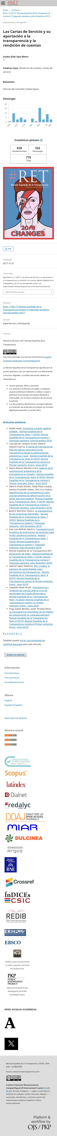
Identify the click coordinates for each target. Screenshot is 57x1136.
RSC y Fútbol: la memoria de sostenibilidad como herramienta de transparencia (29, 569)
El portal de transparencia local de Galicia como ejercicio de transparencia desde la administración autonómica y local (31, 451)
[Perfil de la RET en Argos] (15, 855)
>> (20, 633)
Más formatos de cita (14, 292)
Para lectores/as (12, 673)
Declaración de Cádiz (20, 553)
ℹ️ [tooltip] (41, 140)
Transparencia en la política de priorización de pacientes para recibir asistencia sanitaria (31, 532)
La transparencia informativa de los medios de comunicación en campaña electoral (31, 613)
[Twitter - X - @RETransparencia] (11, 1049)
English (8, 700)
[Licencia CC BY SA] (13, 1080)
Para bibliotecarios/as (14, 682)
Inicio (5, 10)
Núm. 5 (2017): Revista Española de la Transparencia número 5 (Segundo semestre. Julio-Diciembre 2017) (26, 15)
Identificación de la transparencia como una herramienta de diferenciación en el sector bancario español (29, 495)
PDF (9, 248)
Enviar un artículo (15, 654)
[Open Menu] (3, 3)
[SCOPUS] (16, 776)
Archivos (15, 10)
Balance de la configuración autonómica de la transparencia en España (31, 471)
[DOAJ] (25, 821)
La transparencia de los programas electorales (30, 512)
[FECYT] (18, 765)
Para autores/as (12, 677)
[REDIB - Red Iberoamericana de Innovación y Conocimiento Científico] (16, 924)
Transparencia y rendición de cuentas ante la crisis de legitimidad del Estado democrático (29, 590)
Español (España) (13, 705)
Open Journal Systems (16, 718)
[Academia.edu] (10, 1027)
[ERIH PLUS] (15, 935)
